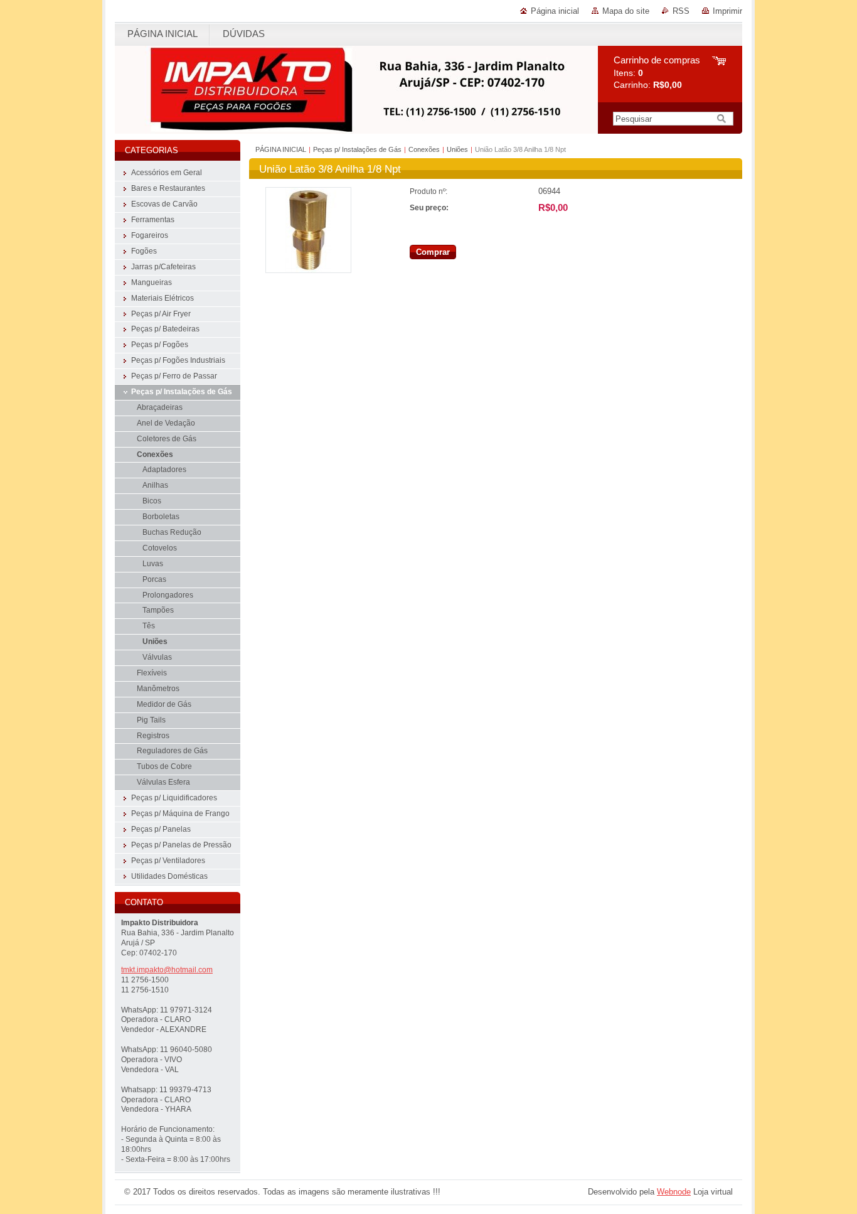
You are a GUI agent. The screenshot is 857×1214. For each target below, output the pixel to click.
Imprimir (727, 11)
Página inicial (555, 11)
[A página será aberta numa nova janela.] (308, 270)
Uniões (457, 149)
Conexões (425, 149)
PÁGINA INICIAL (280, 149)
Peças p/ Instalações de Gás (357, 149)
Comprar (433, 252)
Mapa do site (625, 11)
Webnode (674, 1191)
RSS (681, 11)
